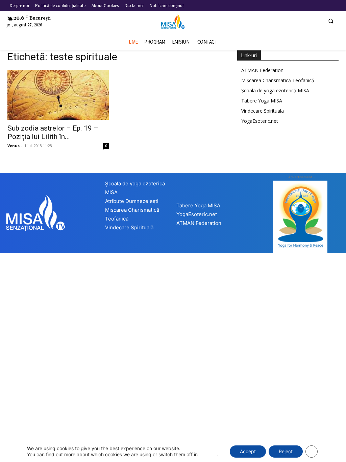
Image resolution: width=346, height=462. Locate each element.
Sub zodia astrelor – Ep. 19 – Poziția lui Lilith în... (52, 132)
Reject (286, 451)
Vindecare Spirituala (262, 111)
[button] (330, 21)
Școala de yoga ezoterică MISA (275, 90)
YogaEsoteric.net (259, 121)
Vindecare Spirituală (129, 227)
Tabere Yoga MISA (261, 100)
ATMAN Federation (262, 70)
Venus (13, 145)
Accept (248, 451)
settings (208, 454)
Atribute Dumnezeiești (131, 201)
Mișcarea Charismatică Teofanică (277, 80)
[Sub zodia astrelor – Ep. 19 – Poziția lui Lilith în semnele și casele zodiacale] (58, 95)
